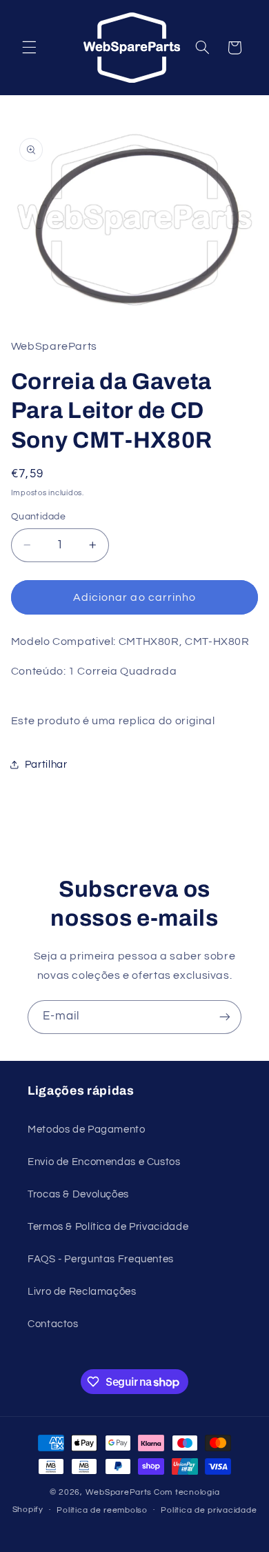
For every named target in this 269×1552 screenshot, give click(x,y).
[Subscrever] (225, 1017)
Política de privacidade (209, 1510)
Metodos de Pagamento (87, 1129)
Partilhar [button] (46, 764)
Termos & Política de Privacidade (108, 1227)
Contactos (53, 1324)
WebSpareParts (119, 1492)
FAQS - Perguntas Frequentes (101, 1259)
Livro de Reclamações (82, 1291)
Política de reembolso (102, 1510)
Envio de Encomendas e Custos (104, 1162)
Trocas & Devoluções (78, 1194)
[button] (29, 47)
